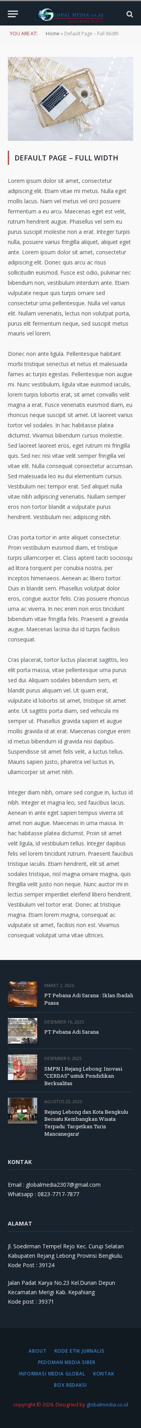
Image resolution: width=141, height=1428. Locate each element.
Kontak (103, 1373)
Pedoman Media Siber (67, 1362)
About (37, 1351)
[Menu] (13, 14)
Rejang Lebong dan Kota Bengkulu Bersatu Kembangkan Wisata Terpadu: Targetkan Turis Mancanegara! (86, 1122)
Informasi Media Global (52, 1373)
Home (53, 33)
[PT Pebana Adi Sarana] (22, 1031)
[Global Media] (70, 14)
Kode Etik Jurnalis (79, 1351)
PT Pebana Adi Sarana (71, 1031)
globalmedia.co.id (107, 1404)
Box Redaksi (70, 1385)
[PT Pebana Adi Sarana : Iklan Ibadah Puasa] (22, 994)
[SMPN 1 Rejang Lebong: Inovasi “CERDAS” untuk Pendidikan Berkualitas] (22, 1067)
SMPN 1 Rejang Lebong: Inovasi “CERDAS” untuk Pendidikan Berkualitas (83, 1076)
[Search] (129, 14)
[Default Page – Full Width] (70, 138)
